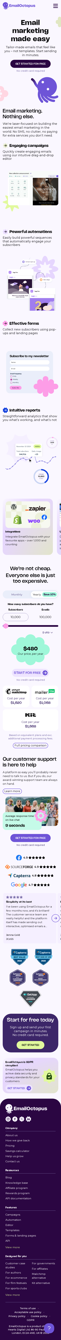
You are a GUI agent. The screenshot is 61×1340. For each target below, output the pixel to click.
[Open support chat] (49, 1328)
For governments (43, 1263)
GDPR (30, 1320)
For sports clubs (16, 1288)
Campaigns (12, 1214)
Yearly (44, 594)
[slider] (6, 626)
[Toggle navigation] (55, 6)
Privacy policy (16, 1316)
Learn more (12, 791)
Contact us (12, 1161)
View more (12, 1247)
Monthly (16, 594)
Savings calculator (17, 1151)
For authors (13, 1272)
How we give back (17, 1140)
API (7, 1240)
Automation (13, 1219)
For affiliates (40, 1268)
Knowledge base (16, 1182)
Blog (8, 1177)
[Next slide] (56, 918)
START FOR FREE (27, 673)
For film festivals (16, 1283)
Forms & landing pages (20, 1235)
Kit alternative (41, 1283)
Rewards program (17, 1193)
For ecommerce (16, 1277)
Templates (12, 1230)
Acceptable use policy (27, 1312)
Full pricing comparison (30, 745)
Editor (9, 1225)
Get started (30, 1045)
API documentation (18, 1198)
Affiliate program (16, 1188)
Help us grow (14, 1156)
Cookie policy (39, 1316)
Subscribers (15, 609)
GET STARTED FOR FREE (30, 63)
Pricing (10, 1145)
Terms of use (28, 1308)
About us (11, 1135)
